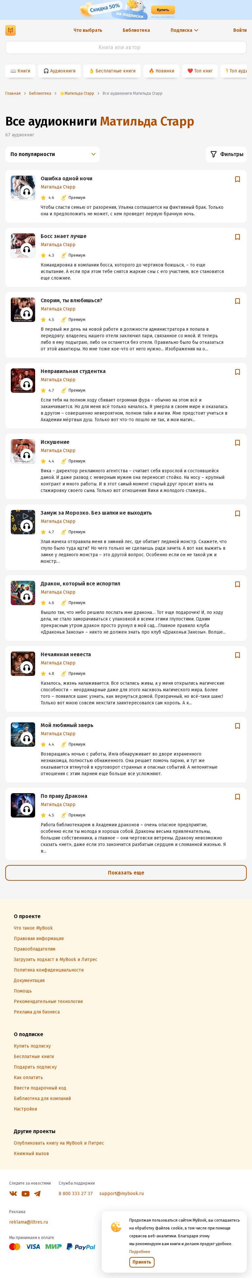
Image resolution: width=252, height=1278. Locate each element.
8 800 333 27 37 (76, 1193)
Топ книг (203, 71)
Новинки (165, 71)
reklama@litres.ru (28, 1222)
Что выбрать (88, 30)
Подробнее (139, 1251)
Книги (23, 71)
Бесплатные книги (115, 71)
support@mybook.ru (121, 1193)
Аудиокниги (62, 71)
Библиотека (136, 30)
